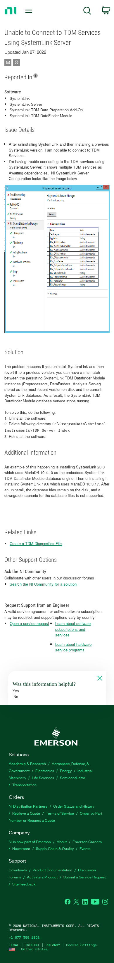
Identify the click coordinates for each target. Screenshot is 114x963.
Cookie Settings (81, 944)
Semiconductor (72, 777)
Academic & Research (27, 763)
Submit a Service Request (84, 877)
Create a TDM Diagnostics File (36, 543)
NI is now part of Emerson (30, 841)
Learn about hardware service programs (73, 647)
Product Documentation (52, 870)
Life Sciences (43, 777)
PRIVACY (53, 944)
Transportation (24, 784)
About (62, 841)
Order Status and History (73, 806)
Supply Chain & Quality (55, 848)
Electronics (44, 770)
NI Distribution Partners (28, 806)
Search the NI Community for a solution (43, 584)
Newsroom (21, 848)
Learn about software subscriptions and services (73, 629)
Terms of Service (60, 813)
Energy (66, 770)
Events (85, 848)
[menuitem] (87, 11)
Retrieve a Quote (26, 813)
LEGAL (14, 944)
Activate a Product (42, 877)
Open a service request (29, 623)
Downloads (18, 870)
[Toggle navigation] (29, 11)
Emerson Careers (87, 841)
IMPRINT (32, 944)
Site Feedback (24, 884)
